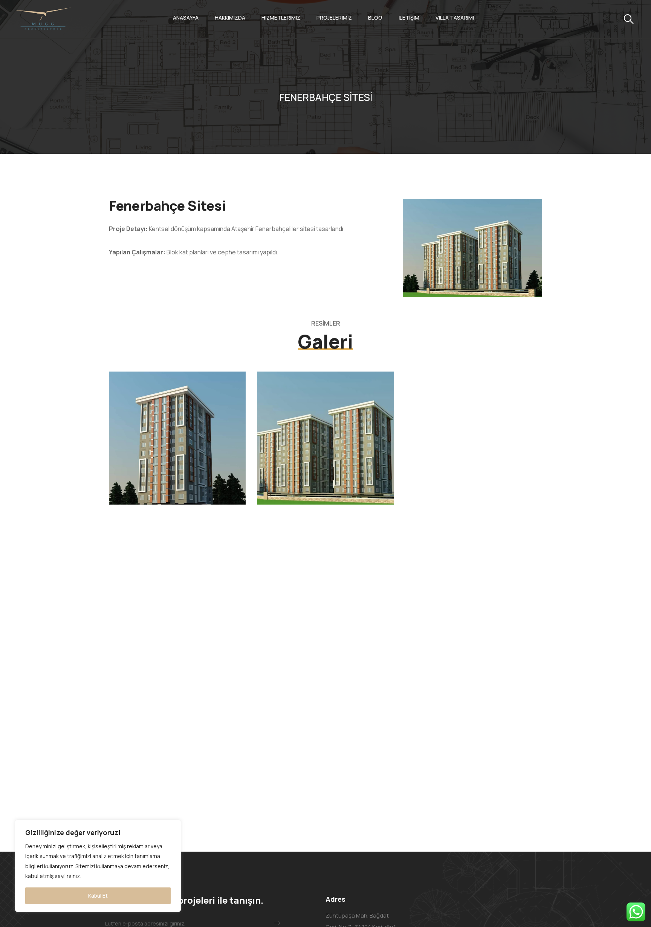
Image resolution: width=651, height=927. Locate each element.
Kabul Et (98, 895)
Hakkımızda (230, 17)
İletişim (409, 17)
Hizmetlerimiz (280, 17)
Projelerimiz (334, 17)
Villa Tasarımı (455, 17)
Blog (375, 17)
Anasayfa (186, 17)
